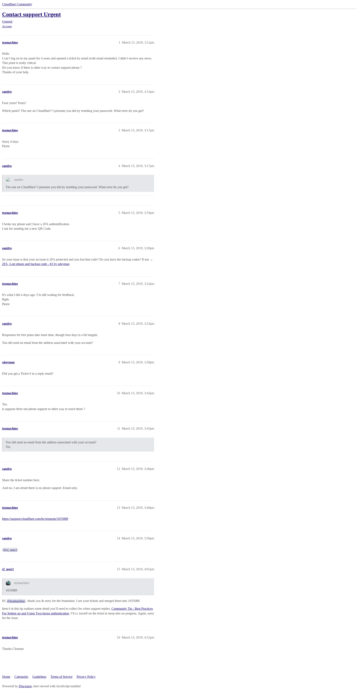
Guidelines (39, 676)
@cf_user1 (10, 549)
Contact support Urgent (31, 14)
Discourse (25, 686)
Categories (21, 676)
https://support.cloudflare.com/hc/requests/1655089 (35, 518)
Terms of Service (61, 676)
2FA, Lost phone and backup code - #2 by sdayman (35, 264)
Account (7, 26)
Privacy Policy (86, 676)
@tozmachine (16, 601)
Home (6, 676)
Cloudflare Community (17, 4)
